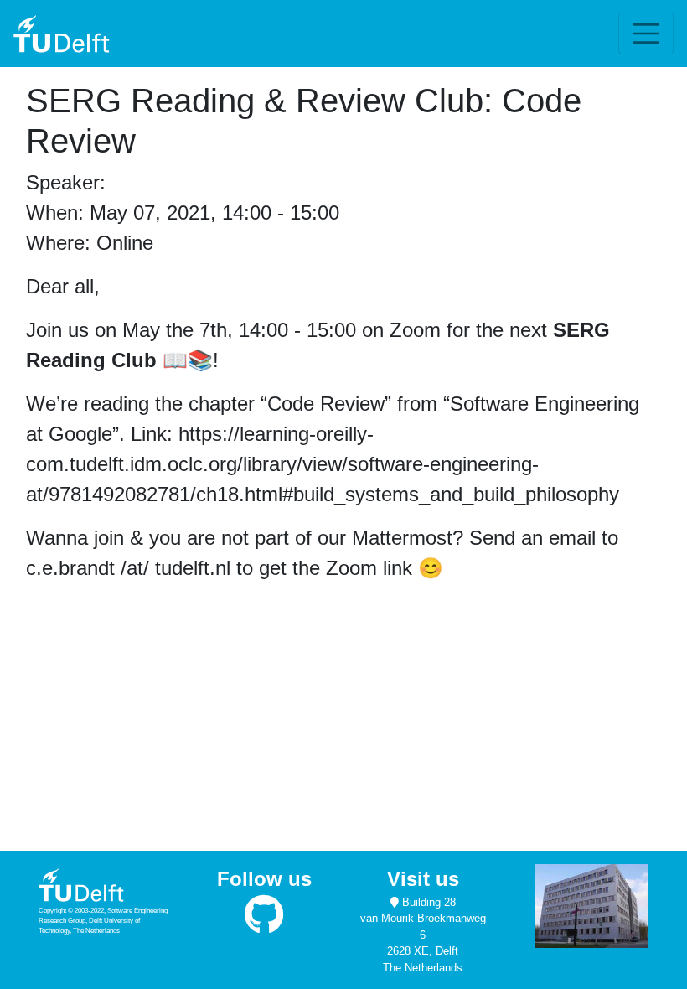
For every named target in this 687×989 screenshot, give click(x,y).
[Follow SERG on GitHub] (264, 922)
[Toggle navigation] (646, 33)
